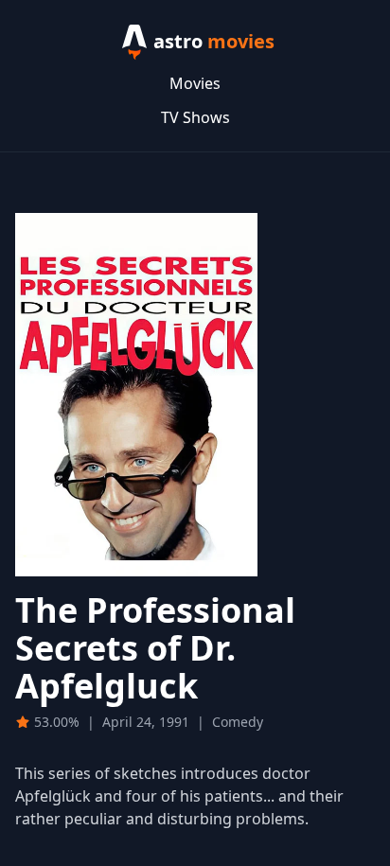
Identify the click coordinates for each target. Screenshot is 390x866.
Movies (195, 83)
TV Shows (195, 117)
